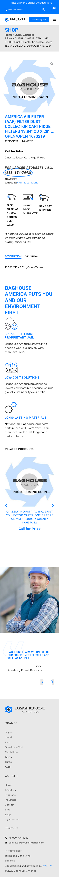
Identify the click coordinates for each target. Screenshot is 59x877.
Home (8, 34)
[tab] (13, 256)
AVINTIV (47, 865)
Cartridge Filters (27, 183)
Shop (18, 34)
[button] (54, 19)
